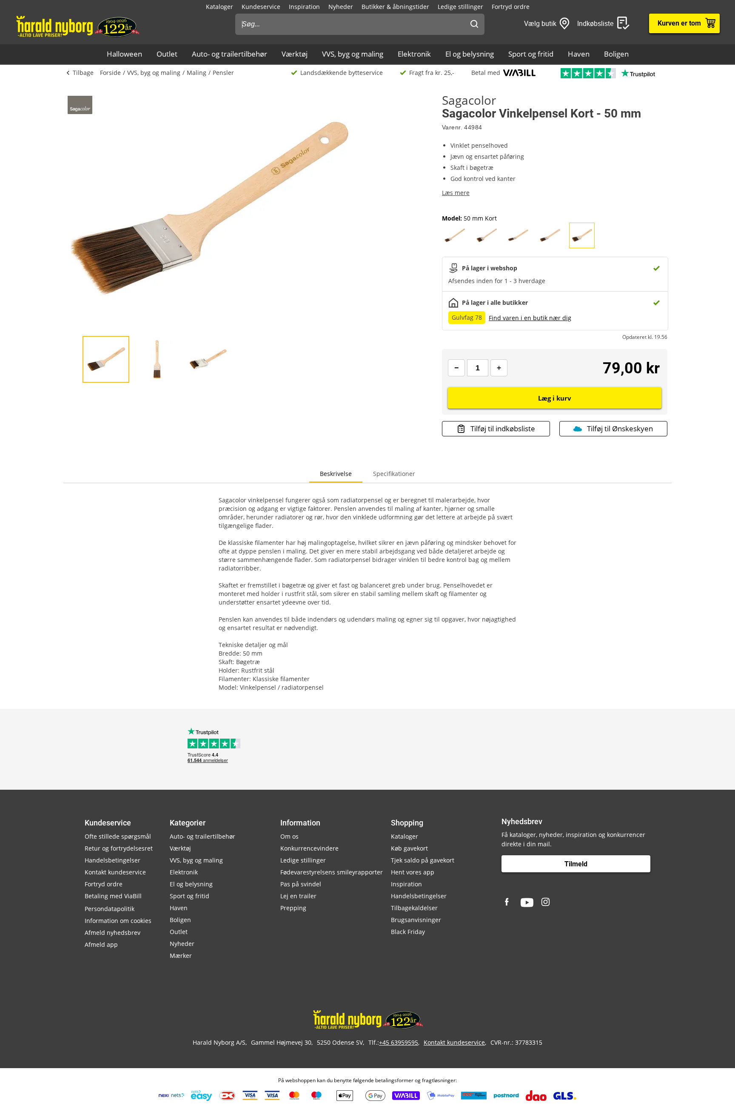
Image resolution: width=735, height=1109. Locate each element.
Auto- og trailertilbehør (229, 54)
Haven (579, 54)
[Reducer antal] (456, 367)
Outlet (167, 54)
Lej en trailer (298, 896)
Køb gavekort (409, 848)
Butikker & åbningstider (395, 7)
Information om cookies (118, 921)
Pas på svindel (300, 884)
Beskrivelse (336, 474)
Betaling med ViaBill (113, 896)
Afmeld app (101, 944)
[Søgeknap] (474, 24)
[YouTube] (527, 902)
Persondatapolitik (109, 909)
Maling (196, 73)
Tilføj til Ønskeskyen (620, 428)
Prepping (293, 908)
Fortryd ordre (511, 7)
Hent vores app (412, 872)
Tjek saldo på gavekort (422, 860)
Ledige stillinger (460, 7)
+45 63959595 (398, 1042)
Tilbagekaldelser (414, 908)
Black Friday (408, 932)
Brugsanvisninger (416, 920)
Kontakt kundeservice (115, 872)
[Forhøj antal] (498, 367)
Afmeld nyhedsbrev (112, 932)
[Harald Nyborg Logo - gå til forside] (77, 25)
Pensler (223, 73)
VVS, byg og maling (352, 54)
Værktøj (295, 54)
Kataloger (219, 7)
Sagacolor (469, 100)
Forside (110, 73)
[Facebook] (507, 902)
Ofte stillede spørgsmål (118, 836)
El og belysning (469, 54)
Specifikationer (394, 474)
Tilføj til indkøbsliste (502, 428)
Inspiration (304, 7)
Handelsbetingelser (112, 860)
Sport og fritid (530, 54)
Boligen (616, 54)
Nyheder (340, 7)
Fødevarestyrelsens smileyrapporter (331, 872)
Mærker (181, 955)
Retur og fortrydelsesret (119, 848)
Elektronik (414, 54)
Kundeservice (261, 7)
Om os (289, 836)
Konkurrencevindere (309, 848)
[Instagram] (546, 902)
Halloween (124, 54)
